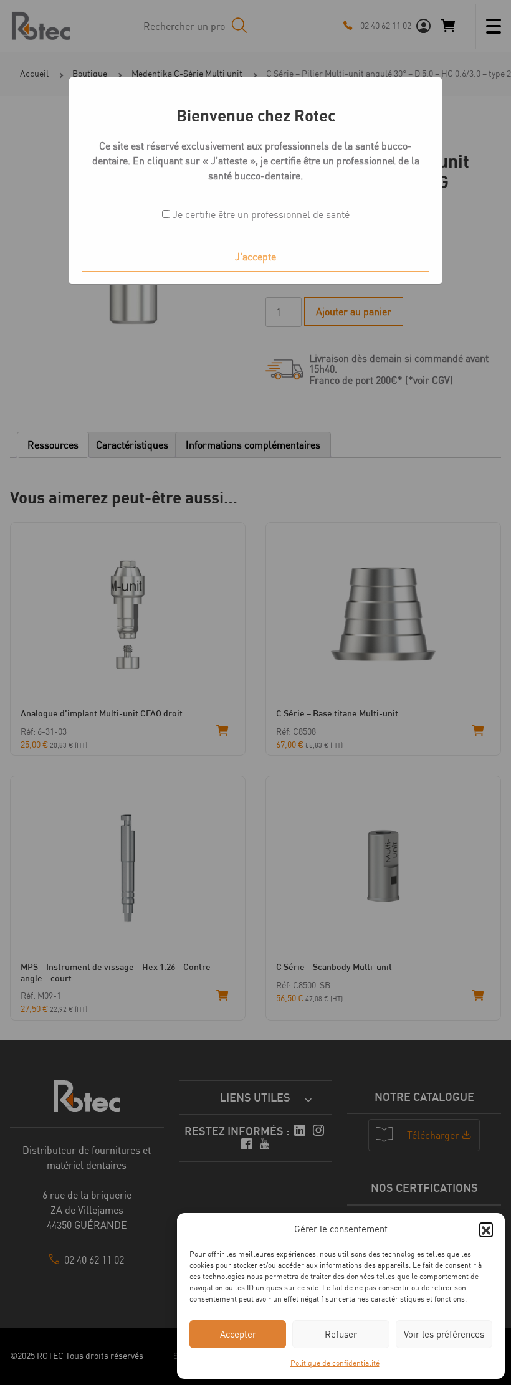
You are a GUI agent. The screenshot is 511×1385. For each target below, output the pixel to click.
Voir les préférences (444, 1334)
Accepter (238, 1334)
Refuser (341, 1334)
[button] (486, 1229)
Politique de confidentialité (335, 1363)
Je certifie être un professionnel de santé (260, 214)
